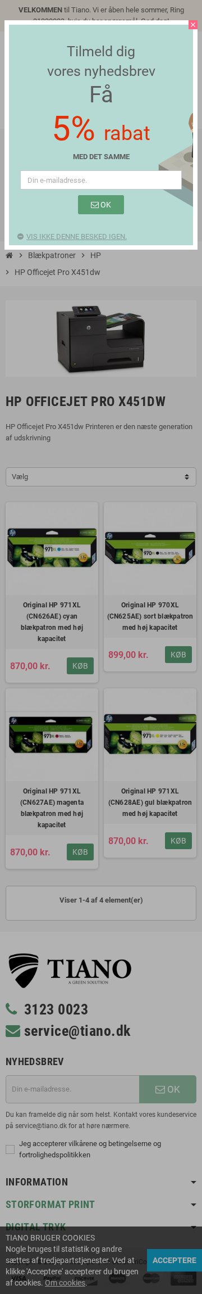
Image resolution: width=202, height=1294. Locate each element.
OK (105, 204)
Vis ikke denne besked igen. (76, 236)
